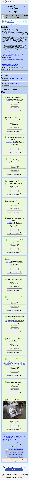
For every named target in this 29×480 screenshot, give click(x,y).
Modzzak (8, 22)
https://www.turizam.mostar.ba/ (10, 65)
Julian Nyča (8, 262)
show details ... (14, 107)
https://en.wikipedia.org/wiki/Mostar (11, 55)
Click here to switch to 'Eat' (13, 83)
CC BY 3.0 (12, 223)
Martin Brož (9, 223)
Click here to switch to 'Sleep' (15, 78)
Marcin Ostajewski (8, 120)
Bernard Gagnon (8, 142)
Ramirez (8, 100)
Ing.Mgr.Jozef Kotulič (8, 184)
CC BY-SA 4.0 (12, 22)
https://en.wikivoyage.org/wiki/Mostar (11, 60)
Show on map (9, 69)
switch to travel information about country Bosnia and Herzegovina (14, 460)
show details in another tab (13, 111)
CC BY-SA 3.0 (13, 120)
